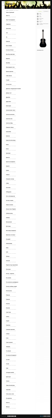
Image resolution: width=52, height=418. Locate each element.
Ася (7, 32)
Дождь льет (8, 92)
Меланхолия (9, 221)
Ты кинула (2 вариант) (11, 355)
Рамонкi (8, 299)
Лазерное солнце (10, 178)
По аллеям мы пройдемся (12, 282)
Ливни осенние (9, 204)
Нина (7, 247)
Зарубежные (11, 7)
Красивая (8, 153)
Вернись (8, 58)
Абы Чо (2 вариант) (10, 19)
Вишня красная (9, 71)
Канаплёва (8, 131)
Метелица (8, 226)
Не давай (8, 239)
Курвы (7, 170)
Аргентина (8, 28)
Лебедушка (8, 191)
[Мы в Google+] (12, 416)
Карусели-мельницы (11, 140)
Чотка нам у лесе (10, 393)
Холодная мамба (10, 372)
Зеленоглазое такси (10, 110)
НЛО (7, 252)
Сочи (7, 338)
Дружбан (8, 97)
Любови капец (9, 213)
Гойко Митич (9, 75)
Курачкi (7, 166)
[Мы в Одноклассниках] (14, 416)
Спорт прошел (9, 342)
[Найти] (49, 7)
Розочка (8, 303)
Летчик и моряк (9, 200)
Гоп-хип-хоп (8, 84)
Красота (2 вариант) (10, 161)
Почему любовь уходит (11, 286)
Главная (7, 7)
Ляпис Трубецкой (14, 21)
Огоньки (8, 260)
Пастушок (8, 269)
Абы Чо (8, 15)
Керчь (7, 144)
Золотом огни (9, 118)
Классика (16, 7)
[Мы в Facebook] (11, 416)
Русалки (8, 307)
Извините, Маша (9, 127)
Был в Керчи (9, 45)
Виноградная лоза (10, 67)
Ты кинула (8, 350)
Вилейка (8, 62)
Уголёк (7, 363)
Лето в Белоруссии (10, 196)
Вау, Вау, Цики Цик (10, 54)
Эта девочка (9, 398)
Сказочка (8, 325)
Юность (8, 402)
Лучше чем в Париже (11, 209)
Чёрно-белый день (10, 385)
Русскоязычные (21, 7)
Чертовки (8, 389)
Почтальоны (9, 290)
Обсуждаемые (46, 11)
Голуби (7, 80)
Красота (8, 157)
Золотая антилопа (10, 114)
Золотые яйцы (9, 123)
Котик (7, 148)
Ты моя (7, 359)
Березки (8, 41)
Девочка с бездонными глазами (13, 88)
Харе (7, 368)
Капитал (8, 135)
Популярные (40, 11)
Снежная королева (10, 329)
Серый (7, 320)
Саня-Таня (8, 312)
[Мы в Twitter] (9, 416)
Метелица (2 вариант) (11, 230)
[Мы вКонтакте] (8, 416)
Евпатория (8, 105)
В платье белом (9, 49)
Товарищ (8, 346)
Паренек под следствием (12, 264)
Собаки (7, 333)
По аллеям (8, 277)
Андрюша (8, 24)
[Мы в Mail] (15, 416)
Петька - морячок (10, 273)
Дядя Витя (8, 101)
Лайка (7, 183)
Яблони (8, 406)
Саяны (7, 316)
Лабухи (7, 174)
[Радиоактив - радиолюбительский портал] (41, 416)
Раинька (8, 295)
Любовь (8, 217)
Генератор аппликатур (28, 7)
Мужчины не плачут (10, 234)
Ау (6, 37)
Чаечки (7, 381)
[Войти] (3, 2)
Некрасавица (9, 243)
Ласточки (8, 187)
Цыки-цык (8, 376)
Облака (7, 256)
